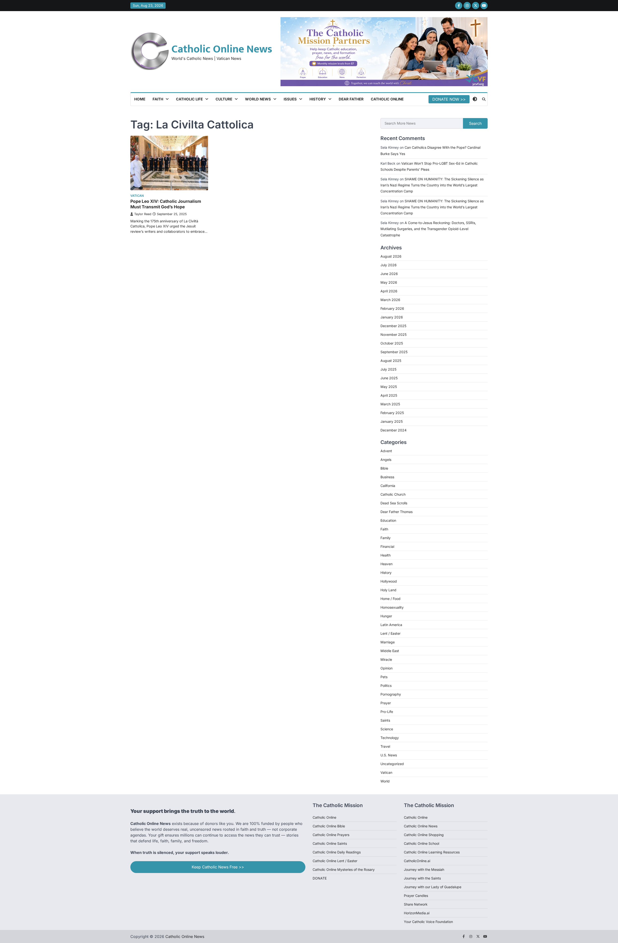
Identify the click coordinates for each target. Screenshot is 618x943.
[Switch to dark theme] (474, 99)
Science (386, 729)
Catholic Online (387, 99)
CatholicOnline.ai (417, 861)
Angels (385, 459)
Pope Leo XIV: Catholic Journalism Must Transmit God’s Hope (165, 204)
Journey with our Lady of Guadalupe (432, 887)
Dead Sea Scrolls (393, 503)
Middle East (389, 651)
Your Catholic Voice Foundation (428, 922)
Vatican (137, 195)
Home (139, 99)
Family (385, 538)
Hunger (386, 616)
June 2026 (389, 273)
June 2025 (389, 378)
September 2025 (393, 352)
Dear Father (351, 99)
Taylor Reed (142, 214)
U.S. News (388, 755)
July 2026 (388, 265)
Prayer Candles (416, 896)
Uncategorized (392, 764)
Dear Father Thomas (396, 512)
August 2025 (390, 360)
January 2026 (391, 317)
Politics (386, 685)
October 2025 (391, 343)
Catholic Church (393, 494)
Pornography (390, 694)
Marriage (387, 642)
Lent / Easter (390, 633)
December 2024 (393, 430)
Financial (387, 546)
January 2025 (391, 421)
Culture (224, 99)
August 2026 (390, 256)
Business (387, 477)
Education (388, 520)
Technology (389, 738)
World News (258, 99)
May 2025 (388, 386)
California (387, 486)
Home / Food (390, 599)
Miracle (386, 659)
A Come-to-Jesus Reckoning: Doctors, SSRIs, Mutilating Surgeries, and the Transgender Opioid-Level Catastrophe (428, 229)
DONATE (320, 878)
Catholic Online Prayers (331, 835)
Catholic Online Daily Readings (337, 852)
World (385, 781)
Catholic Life (189, 99)
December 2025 (393, 326)
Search (475, 123)
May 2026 (388, 282)
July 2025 (388, 369)
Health (385, 555)
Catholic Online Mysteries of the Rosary (344, 869)
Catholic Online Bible (329, 826)
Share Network (416, 904)
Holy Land (388, 590)
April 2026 (388, 291)
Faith (158, 99)
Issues (290, 99)
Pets (383, 677)
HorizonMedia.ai (416, 913)
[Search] (483, 99)
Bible (384, 468)
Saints (385, 720)
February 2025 (392, 412)
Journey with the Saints (422, 878)
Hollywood (388, 581)
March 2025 (390, 404)
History (317, 99)
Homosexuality (392, 607)
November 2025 (393, 334)
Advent (386, 451)
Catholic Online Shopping (424, 835)
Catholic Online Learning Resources (432, 852)
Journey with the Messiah (424, 869)
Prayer (385, 703)
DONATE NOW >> (449, 99)
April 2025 (388, 395)
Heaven (386, 564)
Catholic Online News (221, 49)
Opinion (386, 668)
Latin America (391, 625)
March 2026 (390, 299)
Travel (385, 746)
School (433, 843)
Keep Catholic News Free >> (218, 867)
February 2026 (392, 308)
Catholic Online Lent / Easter (335, 861)
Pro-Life (386, 712)
